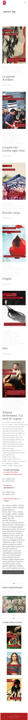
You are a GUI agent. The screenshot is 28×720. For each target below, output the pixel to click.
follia (11, 342)
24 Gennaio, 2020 (9, 332)
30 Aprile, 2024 (18, 66)
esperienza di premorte (12, 70)
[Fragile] (14, 243)
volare (10, 276)
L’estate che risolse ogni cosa (13, 149)
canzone (13, 137)
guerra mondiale (9, 72)
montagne (12, 208)
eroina (17, 139)
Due (5, 348)
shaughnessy (15, 408)
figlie (18, 206)
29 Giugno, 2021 (8, 266)
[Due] (14, 309)
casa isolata (14, 336)
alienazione (7, 334)
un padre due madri (10, 210)
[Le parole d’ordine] (14, 45)
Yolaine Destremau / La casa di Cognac (12, 415)
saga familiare (8, 406)
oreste (20, 72)
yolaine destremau (10, 409)
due (10, 338)
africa (5, 68)
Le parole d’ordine (8, 78)
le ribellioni (7, 404)
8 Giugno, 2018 (18, 400)
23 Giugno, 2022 (8, 204)
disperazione (7, 139)
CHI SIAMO (14, 715)
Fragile (7, 278)
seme (12, 274)
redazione (6, 66)
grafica (12, 268)
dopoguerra (20, 68)
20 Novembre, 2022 (9, 133)
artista (5, 336)
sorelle (21, 208)
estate (5, 141)
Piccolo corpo (11, 212)
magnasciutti (7, 270)
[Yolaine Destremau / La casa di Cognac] (14, 379)
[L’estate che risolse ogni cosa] (14, 110)
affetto (5, 135)
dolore (12, 206)
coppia (5, 338)
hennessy (20, 402)
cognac (12, 402)
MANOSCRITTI (14, 717)
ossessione (19, 404)
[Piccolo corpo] (14, 181)
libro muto (20, 268)
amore (11, 68)
